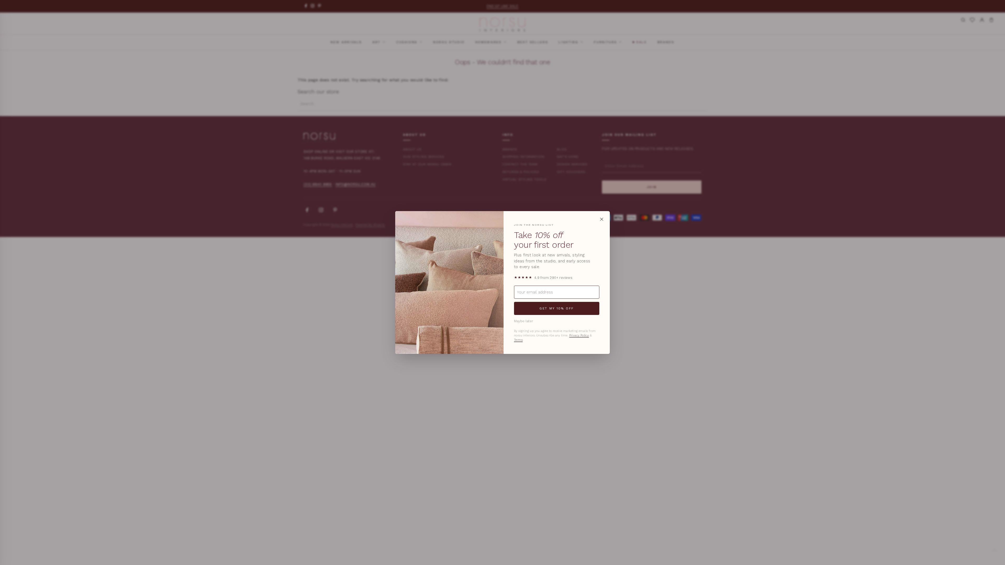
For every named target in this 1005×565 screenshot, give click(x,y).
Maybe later (523, 321)
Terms (518, 340)
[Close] (601, 219)
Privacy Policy (579, 335)
